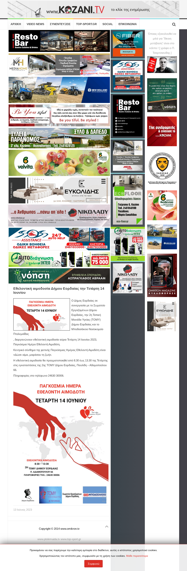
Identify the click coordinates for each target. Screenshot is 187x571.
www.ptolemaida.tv (48, 539)
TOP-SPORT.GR (86, 24)
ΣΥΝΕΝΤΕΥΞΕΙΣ (60, 24)
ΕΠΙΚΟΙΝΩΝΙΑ (128, 24)
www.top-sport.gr (71, 539)
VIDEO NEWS (35, 24)
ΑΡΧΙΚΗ (16, 24)
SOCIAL (107, 24)
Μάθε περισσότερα (137, 555)
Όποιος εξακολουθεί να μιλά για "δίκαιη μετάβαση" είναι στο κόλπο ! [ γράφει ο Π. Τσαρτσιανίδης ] (162, 43)
